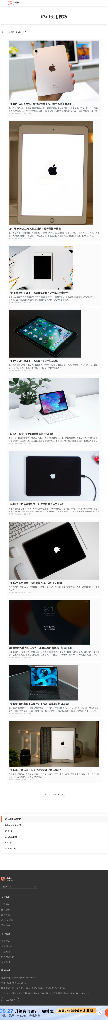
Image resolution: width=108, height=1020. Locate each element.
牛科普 (8, 842)
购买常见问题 (7, 956)
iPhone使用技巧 (13, 825)
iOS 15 (8, 831)
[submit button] (34, 886)
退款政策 (5, 925)
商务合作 (5, 962)
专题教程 (10, 32)
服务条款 (5, 914)
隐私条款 (5, 909)
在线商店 (7, 886)
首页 (3, 32)
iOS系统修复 (11, 836)
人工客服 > (10, 999)
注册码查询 (6, 946)
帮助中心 (5, 940)
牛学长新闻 (10, 848)
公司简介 (5, 904)
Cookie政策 (7, 920)
